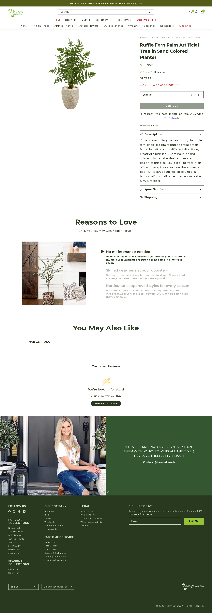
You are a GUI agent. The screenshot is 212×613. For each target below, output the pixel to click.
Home (143, 37)
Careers (48, 518)
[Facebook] (10, 511)
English (14, 586)
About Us (49, 511)
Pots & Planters (123, 20)
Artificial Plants (64, 25)
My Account (50, 542)
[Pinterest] (19, 511)
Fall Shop (13, 569)
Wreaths (133, 25)
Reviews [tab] (34, 342)
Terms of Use (87, 511)
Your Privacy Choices (91, 518)
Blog (46, 515)
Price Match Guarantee (56, 560)
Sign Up (194, 521)
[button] (172, 134)
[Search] (150, 12)
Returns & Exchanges (55, 553)
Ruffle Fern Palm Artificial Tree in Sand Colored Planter (174, 37)
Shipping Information (55, 556)
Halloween (71, 20)
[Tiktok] (24, 511)
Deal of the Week (146, 20)
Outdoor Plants (113, 25)
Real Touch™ (102, 20)
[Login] (196, 12)
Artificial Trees (40, 25)
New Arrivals (14, 528)
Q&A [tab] (47, 342)
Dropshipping (51, 529)
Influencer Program (54, 525)
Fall (58, 20)
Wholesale (49, 522)
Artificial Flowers (88, 25)
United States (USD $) (55, 586)
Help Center (50, 546)
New (23, 25)
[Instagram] (14, 511)
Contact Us (50, 549)
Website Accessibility (91, 522)
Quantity (147, 94)
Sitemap (84, 525)
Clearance (185, 25)
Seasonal (149, 25)
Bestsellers (167, 25)
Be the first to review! (106, 403)
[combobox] (106, 12)
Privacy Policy (87, 515)
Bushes (86, 20)
